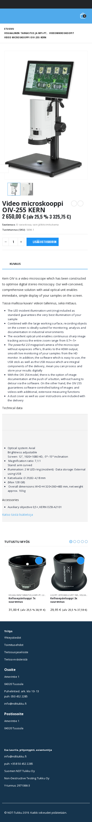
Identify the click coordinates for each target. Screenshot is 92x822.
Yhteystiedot (12, 637)
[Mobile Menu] (9, 16)
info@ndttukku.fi (15, 704)
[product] (27, 572)
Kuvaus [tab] (15, 264)
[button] (71, 541)
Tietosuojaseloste (16, 652)
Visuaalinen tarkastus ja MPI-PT (25, 595)
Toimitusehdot (14, 645)
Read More (39, 560)
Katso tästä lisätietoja (17, 515)
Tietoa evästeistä (15, 659)
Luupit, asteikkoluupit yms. (64, 595)
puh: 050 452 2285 (16, 696)
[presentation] (9, 115)
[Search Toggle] (72, 16)
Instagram (7, 740)
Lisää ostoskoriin (45, 242)
